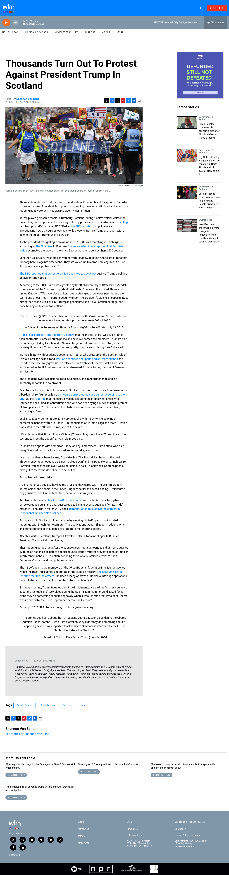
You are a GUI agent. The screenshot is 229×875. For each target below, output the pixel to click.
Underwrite (83, 843)
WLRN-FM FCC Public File (139, 843)
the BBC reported (81, 226)
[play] (6, 22)
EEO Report (180, 829)
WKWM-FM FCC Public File (139, 846)
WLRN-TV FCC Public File (138, 841)
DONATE (218, 8)
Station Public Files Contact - (189, 835)
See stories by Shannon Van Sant (27, 734)
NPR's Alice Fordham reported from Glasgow (47, 334)
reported (40, 398)
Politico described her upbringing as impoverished (87, 358)
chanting (122, 222)
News (82, 705)
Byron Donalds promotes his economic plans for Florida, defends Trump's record (209, 131)
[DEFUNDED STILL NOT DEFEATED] (200, 75)
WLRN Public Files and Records (190, 822)
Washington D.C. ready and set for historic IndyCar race (108, 764)
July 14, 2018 (99, 637)
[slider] (20, 22)
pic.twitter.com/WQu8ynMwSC (91, 320)
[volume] (15, 22)
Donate (82, 836)
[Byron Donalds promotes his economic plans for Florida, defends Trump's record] (187, 122)
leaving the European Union (65, 500)
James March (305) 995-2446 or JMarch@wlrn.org (191, 842)
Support (90, 32)
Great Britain (48, 705)
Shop (129, 822)
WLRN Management (185, 846)
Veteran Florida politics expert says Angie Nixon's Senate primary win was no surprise (209, 200)
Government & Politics (206, 118)
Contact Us (83, 829)
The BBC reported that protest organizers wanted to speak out (57, 273)
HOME (5, 32)
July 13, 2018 (115, 327)
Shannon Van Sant (27, 98)
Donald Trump (24, 705)
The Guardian (44, 246)
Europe (67, 705)
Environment (205, 220)
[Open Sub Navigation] (21, 32)
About (106, 32)
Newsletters (63, 32)
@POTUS (44, 316)
